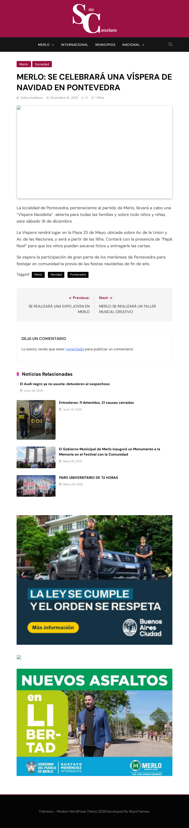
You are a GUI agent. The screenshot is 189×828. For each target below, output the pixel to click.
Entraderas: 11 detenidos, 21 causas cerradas (96, 402)
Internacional (75, 45)
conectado (75, 349)
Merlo (44, 45)
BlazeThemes (139, 811)
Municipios (105, 45)
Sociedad (42, 64)
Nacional (131, 45)
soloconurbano (32, 98)
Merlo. (23, 64)
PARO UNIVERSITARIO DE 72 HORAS (88, 477)
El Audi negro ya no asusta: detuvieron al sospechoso (65, 384)
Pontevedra (78, 274)
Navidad (56, 274)
